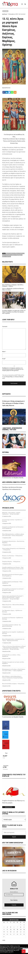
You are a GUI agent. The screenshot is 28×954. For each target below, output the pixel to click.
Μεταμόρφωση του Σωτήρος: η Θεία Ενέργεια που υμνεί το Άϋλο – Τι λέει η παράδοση (13, 670)
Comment (4, 326)
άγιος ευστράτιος (7, 255)
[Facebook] (3, 91)
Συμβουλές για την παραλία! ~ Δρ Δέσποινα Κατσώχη (13, 632)
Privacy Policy (9, 376)
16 (24, 929)
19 (10, 932)
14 (17, 929)
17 (4, 932)
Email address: (14, 892)
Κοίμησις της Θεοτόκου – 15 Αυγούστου (12, 555)
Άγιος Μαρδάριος (17, 255)
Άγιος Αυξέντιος (10, 253)
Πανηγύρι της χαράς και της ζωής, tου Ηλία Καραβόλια (13, 662)
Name (3, 351)
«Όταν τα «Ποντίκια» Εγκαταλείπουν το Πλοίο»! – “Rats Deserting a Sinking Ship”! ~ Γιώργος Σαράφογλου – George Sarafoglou (14, 648)
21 (17, 932)
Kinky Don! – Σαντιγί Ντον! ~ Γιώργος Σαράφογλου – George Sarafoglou (11, 513)
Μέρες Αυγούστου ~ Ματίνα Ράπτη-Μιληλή (13, 604)
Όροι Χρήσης (14, 900)
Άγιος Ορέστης (6, 256)
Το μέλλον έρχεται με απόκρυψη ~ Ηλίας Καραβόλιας (12, 582)
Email (3, 358)
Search (14, 837)
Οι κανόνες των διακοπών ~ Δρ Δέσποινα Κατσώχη (12, 618)
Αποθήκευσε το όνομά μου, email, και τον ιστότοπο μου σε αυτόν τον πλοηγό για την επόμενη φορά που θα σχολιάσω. (12, 369)
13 (14, 929)
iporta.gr (4, 14)
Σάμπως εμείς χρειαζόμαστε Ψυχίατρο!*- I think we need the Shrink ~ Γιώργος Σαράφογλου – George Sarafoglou (12, 597)
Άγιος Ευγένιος (20, 253)
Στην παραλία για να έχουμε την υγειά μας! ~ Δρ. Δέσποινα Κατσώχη (13, 589)
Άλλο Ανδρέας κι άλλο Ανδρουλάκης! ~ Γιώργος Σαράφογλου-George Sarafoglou (12, 677)
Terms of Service (19, 376)
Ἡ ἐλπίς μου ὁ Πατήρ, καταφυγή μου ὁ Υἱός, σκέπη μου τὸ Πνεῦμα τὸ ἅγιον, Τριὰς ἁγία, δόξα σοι (13, 403)
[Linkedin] (6, 91)
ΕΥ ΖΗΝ (5, 11)
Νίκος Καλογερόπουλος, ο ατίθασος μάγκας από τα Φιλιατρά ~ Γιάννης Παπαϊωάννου (13, 534)
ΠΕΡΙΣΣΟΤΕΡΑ (8, 807)
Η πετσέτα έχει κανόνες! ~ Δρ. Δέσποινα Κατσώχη (12, 520)
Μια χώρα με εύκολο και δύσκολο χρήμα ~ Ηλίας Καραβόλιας (12, 575)
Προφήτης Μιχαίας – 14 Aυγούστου (11, 561)
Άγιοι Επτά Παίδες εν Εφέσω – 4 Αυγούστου (13, 683)
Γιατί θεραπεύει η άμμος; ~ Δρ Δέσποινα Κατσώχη (12, 611)
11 (7, 929)
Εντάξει (2, 953)
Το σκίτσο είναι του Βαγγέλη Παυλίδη (12, 477)
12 (10, 929)
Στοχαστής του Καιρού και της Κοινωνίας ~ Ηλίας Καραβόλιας (13, 527)
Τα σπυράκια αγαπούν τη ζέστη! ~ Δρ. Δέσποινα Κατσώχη (11, 625)
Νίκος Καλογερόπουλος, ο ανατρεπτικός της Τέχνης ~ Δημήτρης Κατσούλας (13, 640)
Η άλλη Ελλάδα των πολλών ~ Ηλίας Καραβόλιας (11, 655)
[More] (15, 91)
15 (20, 929)
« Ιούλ (3, 940)
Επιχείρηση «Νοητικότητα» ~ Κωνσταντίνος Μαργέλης (13, 542)
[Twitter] (9, 91)
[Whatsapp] (12, 91)
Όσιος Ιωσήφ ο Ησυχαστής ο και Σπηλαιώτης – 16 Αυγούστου (13, 549)
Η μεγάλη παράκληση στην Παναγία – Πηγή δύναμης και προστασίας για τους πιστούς (13, 568)
